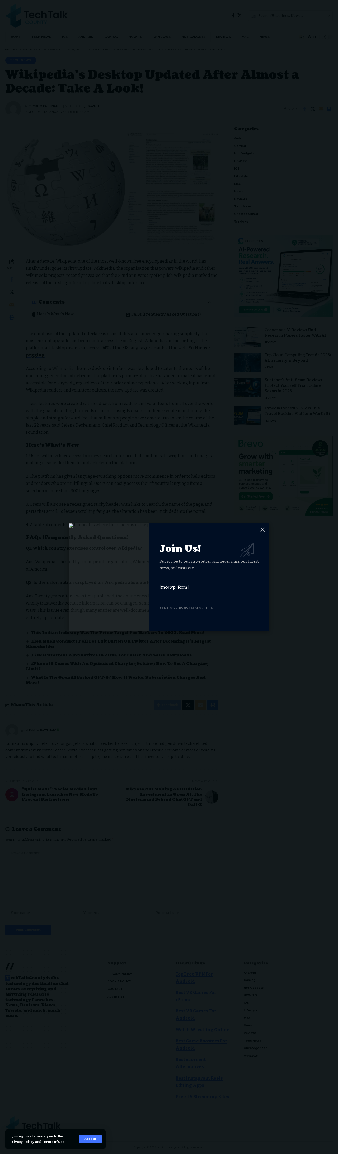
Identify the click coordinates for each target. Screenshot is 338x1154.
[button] (90, 1139)
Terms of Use (53, 1142)
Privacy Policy (21, 1142)
